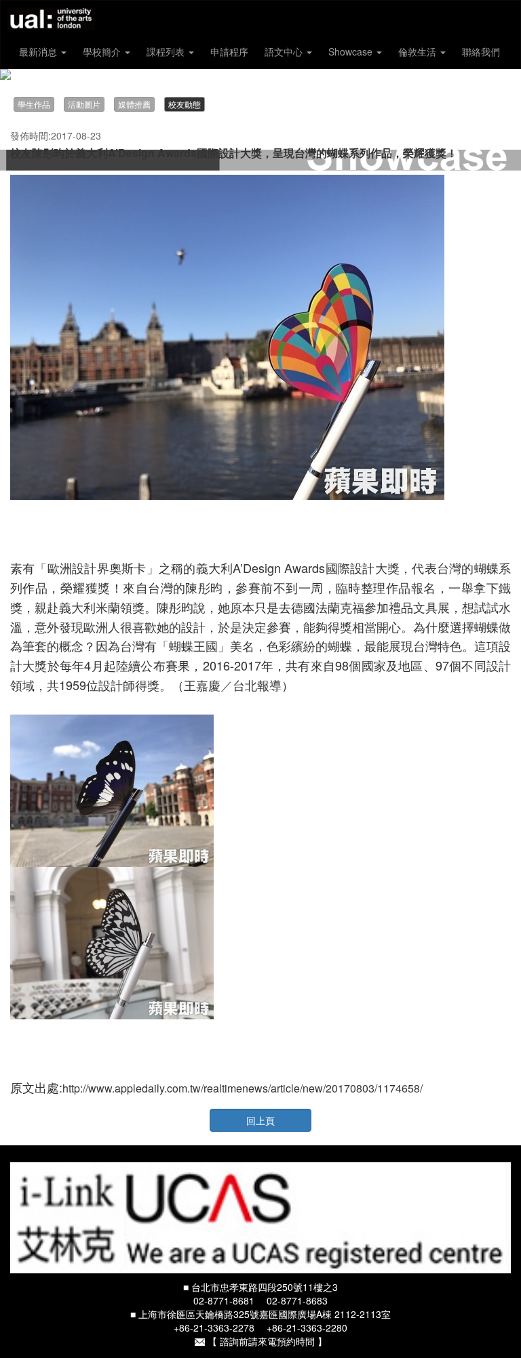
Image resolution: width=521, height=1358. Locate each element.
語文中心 (285, 51)
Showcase (351, 51)
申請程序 (229, 51)
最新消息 (39, 51)
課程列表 (167, 51)
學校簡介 (103, 51)
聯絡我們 (481, 51)
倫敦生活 (418, 51)
